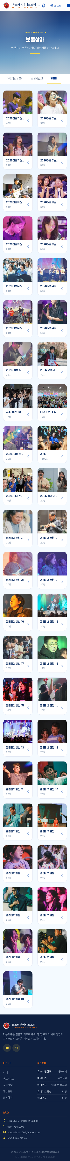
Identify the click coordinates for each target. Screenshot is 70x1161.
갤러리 (54, 78)
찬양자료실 (37, 78)
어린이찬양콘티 (15, 78)
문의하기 (7, 1097)
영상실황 (7, 1091)
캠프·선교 (8, 1078)
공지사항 (7, 1085)
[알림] (43, 5)
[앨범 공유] (28, 121)
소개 (5, 1072)
